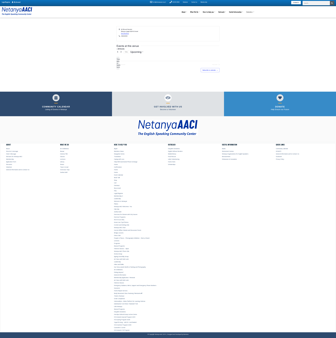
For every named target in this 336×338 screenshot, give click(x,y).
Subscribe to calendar (209, 70)
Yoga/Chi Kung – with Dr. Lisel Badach (125, 322)
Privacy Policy (280, 159)
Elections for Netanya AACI (14, 156)
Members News (119, 151)
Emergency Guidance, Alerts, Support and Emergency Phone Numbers (135, 285)
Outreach (221, 12)
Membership (10, 159)
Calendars (249, 12)
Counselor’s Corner (119, 327)
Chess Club (117, 235)
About (184, 12)
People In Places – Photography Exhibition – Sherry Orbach (132, 238)
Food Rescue (172, 156)
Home (116, 164)
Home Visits (171, 162)
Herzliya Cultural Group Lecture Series (125, 314)
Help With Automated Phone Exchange (125, 162)
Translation (117, 156)
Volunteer (9, 167)
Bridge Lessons (118, 233)
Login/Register (118, 193)
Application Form (11, 162)
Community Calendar (56, 107)
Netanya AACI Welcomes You (123, 206)
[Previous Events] (118, 52)
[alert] (118, 63)
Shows (62, 164)
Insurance (117, 288)
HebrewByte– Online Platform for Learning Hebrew (129, 301)
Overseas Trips (65, 169)
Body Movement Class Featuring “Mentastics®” (128, 293)
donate (280, 107)
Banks (224, 148)
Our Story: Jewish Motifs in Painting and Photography (130, 267)
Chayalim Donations (120, 312)
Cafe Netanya (118, 306)
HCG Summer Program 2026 (122, 325)
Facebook (279, 156)
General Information (120, 275)
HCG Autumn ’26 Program (122, 330)
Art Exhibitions (64, 148)
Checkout (117, 185)
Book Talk (117, 177)
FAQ (115, 191)
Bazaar (62, 151)
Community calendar (282, 148)
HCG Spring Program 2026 (122, 319)
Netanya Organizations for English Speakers (235, 154)
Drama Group (118, 254)
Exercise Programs (120, 217)
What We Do (194, 12)
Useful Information (235, 12)
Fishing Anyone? (119, 272)
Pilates (116, 204)
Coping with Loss (119, 159)
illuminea (185, 334)
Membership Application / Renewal (124, 277)
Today (126, 52)
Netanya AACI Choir (120, 227)
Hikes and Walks (119, 264)
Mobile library (172, 154)
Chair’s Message (11, 154)
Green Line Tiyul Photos (121, 222)
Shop (115, 180)
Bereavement (226, 156)
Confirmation (118, 167)
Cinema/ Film (64, 154)
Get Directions (125, 33)
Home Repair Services (120, 291)
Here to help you (208, 12)
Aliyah (115, 148)
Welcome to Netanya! (120, 201)
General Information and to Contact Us (17, 169)
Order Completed (119, 298)
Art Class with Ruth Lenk (121, 259)
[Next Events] (121, 52)
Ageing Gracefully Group (121, 256)
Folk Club (116, 209)
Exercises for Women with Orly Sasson (125, 214)
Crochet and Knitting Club (121, 225)
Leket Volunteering (173, 159)
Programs (117, 243)
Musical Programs (119, 246)
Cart (115, 183)
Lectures (62, 159)
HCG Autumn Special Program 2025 (124, 317)
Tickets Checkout (119, 296)
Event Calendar (118, 175)
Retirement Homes (228, 151)
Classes (62, 156)
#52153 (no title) (119, 219)
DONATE (278, 151)
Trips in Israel (64, 167)
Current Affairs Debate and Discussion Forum (127, 230)
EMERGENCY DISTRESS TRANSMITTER (126, 304)
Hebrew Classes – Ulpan (121, 248)
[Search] (332, 3)
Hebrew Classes (119, 283)
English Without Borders (175, 151)
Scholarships (171, 164)
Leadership (117, 198)
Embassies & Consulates (229, 159)
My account (117, 188)
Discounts (9, 164)
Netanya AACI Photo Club (121, 251)
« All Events (120, 49)
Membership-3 (118, 196)
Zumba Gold (63, 172)
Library (62, 162)
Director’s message (12, 151)
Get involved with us (168, 107)
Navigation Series (119, 154)
